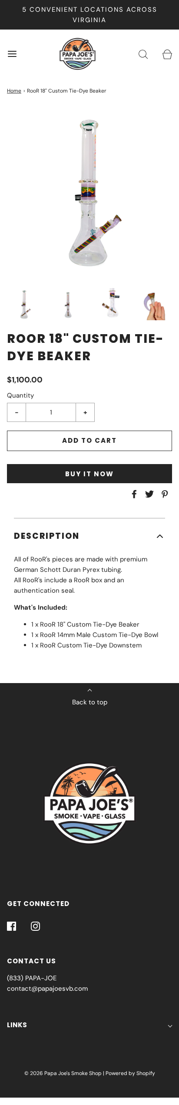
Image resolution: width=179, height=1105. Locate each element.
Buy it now (89, 473)
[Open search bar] (143, 54)
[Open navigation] (12, 54)
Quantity (20, 395)
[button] (24, 304)
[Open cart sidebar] (167, 54)
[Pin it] (163, 494)
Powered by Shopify (130, 1073)
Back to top (89, 702)
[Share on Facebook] (132, 494)
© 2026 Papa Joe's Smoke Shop (63, 1073)
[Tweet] (148, 494)
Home (14, 90)
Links (17, 1024)
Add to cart (89, 440)
